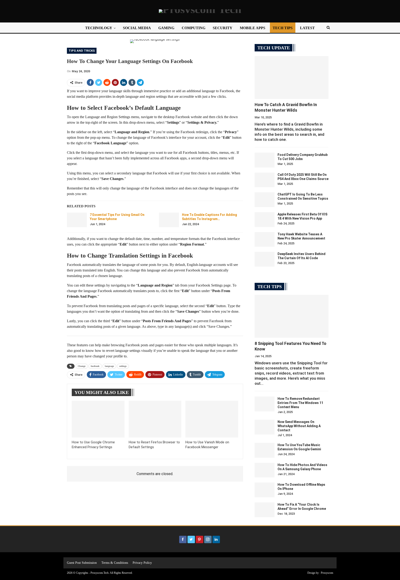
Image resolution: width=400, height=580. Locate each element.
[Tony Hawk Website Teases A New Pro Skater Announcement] (265, 239)
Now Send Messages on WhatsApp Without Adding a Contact (299, 426)
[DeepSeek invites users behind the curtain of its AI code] (265, 259)
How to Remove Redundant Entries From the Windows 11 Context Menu (300, 403)
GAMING (166, 28)
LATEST (307, 28)
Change (81, 366)
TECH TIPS (283, 28)
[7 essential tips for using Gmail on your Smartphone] (77, 220)
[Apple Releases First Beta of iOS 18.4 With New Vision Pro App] (265, 219)
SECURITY (222, 28)
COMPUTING (193, 28)
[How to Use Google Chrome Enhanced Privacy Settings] (98, 419)
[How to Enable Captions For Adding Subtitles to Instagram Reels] (169, 220)
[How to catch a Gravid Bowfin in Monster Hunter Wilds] (291, 77)
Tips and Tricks (82, 50)
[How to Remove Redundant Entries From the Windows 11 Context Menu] (265, 404)
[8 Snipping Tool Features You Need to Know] (291, 316)
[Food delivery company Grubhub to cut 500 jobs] (265, 160)
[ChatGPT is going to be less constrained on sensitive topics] (265, 199)
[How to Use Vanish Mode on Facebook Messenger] (211, 419)
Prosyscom (327, 572)
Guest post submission (82, 562)
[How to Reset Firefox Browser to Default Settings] (155, 419)
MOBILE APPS (252, 28)
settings (123, 366)
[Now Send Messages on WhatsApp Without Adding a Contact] (265, 427)
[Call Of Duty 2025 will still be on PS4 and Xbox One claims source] (265, 180)
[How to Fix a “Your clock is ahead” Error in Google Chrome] (265, 509)
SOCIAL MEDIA (137, 28)
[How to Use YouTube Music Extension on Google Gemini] (265, 450)
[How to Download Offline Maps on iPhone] (265, 489)
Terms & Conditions (114, 562)
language (109, 366)
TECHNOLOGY (98, 28)
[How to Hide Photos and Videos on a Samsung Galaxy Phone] (265, 470)
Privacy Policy (142, 562)
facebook (95, 366)
